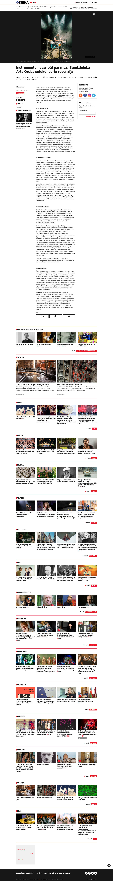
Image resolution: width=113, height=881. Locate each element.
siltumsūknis (29, 860)
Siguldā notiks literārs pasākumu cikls (24, 545)
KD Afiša (20, 783)
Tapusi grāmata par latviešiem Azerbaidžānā (85, 701)
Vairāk (74, 351)
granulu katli (20, 859)
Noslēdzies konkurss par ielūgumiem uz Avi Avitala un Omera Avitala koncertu (25, 733)
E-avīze (39, 873)
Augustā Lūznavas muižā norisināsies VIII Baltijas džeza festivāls (66, 451)
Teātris (20, 498)
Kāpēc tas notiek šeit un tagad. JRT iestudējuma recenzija (46, 669)
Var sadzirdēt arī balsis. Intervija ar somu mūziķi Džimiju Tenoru (85, 635)
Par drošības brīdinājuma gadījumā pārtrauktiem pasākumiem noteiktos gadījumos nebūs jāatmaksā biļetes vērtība (66, 420)
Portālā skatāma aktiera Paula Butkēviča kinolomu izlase (24, 578)
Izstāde (69, 384)
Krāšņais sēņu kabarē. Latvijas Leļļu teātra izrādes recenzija (25, 668)
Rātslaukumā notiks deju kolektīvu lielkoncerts (65, 827)
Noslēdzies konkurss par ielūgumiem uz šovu (87, 733)
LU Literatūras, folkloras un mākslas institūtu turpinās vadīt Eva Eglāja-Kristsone (66, 545)
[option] (56, 37)
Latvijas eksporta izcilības (24, 8)
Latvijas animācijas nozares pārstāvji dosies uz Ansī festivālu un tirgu (87, 578)
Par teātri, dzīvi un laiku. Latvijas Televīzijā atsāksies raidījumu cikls (46, 514)
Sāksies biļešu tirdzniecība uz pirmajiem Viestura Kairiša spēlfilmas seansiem (66, 578)
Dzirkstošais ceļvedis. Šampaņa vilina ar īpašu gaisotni (64, 766)
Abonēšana (20, 873)
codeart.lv (61, 879)
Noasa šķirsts (64, 607)
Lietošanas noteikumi (34, 879)
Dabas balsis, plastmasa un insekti (86, 345)
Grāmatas (21, 685)
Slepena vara (84, 607)
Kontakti (66, 873)
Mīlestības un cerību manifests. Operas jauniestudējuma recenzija (66, 669)
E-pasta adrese (83, 110)
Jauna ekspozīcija (32, 384)
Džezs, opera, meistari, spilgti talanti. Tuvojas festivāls (86, 451)
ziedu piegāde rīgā (21, 849)
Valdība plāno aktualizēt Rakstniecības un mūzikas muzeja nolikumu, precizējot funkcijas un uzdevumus (46, 546)
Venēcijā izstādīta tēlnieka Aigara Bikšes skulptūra (45, 481)
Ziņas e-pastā (48, 873)
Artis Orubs (19, 107)
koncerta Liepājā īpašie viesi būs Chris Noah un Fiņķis (46, 451)
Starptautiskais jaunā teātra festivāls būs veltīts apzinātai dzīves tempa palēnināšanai (87, 515)
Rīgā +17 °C (76, 7)
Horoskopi (30, 873)
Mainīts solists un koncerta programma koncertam (25, 451)
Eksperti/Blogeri (24, 592)
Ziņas (19, 402)
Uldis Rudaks (21, 86)
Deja (19, 811)
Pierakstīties (91, 116)
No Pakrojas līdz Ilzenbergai (87, 765)
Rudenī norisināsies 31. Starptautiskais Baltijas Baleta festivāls (24, 827)
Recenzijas (20, 93)
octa (31, 853)
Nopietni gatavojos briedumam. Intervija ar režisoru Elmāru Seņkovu (65, 636)
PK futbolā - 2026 (35, 8)
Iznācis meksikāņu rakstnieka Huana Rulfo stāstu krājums (24, 702)
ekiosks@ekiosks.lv (92, 879)
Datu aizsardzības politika (46, 879)
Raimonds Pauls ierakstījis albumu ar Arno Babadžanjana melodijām (24, 125)
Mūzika (20, 435)
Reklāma (58, 873)
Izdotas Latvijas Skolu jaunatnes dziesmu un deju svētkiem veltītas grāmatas (45, 701)
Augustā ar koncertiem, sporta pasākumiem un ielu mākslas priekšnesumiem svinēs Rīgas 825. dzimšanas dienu (87, 420)
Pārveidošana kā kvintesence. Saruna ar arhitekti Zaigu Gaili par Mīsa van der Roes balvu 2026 (25, 637)
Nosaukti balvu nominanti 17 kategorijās (24, 514)
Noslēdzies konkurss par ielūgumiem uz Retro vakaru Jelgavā (46, 732)
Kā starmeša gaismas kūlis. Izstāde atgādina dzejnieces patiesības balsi (87, 547)
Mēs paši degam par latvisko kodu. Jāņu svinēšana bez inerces (46, 827)
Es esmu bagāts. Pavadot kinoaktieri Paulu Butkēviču (46, 578)
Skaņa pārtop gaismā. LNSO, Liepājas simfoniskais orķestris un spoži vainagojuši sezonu (87, 670)
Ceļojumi (21, 750)
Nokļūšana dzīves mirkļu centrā (65, 345)
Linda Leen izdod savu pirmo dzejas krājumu (66, 700)
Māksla (20, 465)
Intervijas (21, 619)
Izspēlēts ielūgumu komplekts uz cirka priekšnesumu (64, 733)
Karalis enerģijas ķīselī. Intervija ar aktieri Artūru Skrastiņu (45, 635)
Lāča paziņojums (44, 607)
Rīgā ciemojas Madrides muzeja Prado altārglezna (25, 768)
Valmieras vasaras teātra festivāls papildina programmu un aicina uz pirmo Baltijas (66, 515)
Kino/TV (20, 562)
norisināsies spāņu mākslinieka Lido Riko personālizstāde (25, 481)
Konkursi (21, 716)
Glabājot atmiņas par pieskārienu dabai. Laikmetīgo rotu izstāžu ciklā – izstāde (87, 483)
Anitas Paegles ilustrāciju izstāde (65, 798)
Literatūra (22, 529)
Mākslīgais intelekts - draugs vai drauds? (57, 7)
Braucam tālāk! (23, 607)
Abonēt (85, 2)
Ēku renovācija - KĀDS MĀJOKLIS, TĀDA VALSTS (34, 7)
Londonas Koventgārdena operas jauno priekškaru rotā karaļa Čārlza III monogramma (46, 419)
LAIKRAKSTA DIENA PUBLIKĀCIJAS (30, 329)
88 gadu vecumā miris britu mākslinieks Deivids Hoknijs (66, 480)
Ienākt (94, 2)
